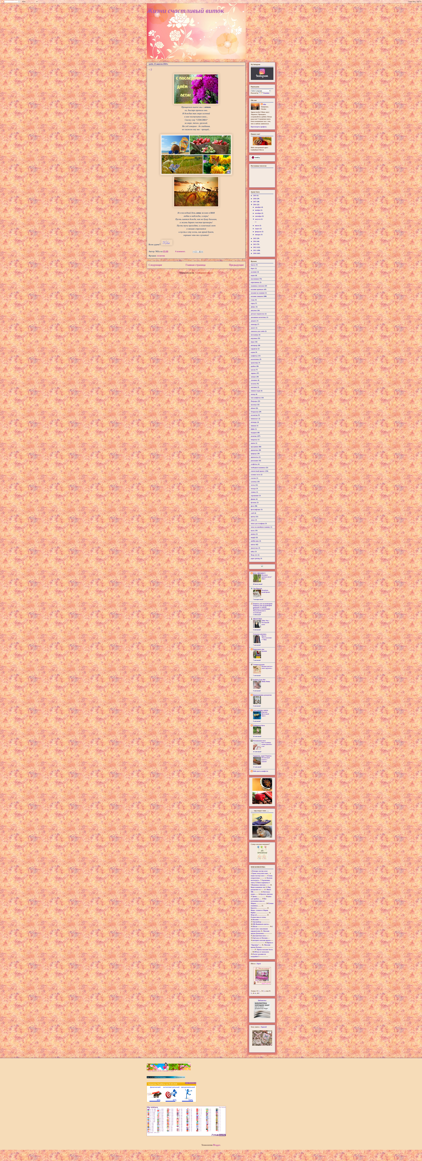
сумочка (254, 481)
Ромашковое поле (259, 740)
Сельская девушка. (260, 634)
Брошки (264, 651)
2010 (255, 253)
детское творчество (257, 314)
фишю (253, 499)
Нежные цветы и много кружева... (267, 667)
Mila (264, 104)
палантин (254, 415)
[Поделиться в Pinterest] (202, 252)
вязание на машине (258, 293)
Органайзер (257, 922)
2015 (255, 238)
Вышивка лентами (258, 885)
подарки (254, 432)
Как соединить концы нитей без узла (267, 744)
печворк (254, 422)
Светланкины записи (260, 710)
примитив (254, 450)
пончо (253, 443)
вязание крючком (257, 289)
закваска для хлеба (257, 331)
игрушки (254, 338)
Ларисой (263, 1027)
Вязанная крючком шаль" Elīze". (267, 577)
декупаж (254, 310)
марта (257, 228)
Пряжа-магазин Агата (265, 949)
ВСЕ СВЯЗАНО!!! (259, 573)
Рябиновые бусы (259, 725)
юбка (252, 551)
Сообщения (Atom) (204, 272)
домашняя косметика (258, 317)
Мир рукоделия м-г (261, 888)
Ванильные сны (258, 649)
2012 (255, 247)
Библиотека (262, 1000)
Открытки (254, 412)
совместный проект (258, 471)
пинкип (253, 425)
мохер (253, 394)
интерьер (254, 345)
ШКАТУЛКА (257, 619)
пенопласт (254, 418)
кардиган (254, 349)
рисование (254, 460)
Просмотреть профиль (259, 127)
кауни (253, 352)
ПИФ (253, 429)
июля (257, 225)
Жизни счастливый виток (185, 10)
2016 (255, 204)
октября (258, 213)
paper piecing (255, 558)
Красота (253, 908)
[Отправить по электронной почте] (194, 252)
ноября (258, 210)
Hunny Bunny (266, 681)
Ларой (258, 963)
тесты (253, 485)
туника (253, 492)
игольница (254, 335)
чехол (253, 520)
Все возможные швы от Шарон (258, 901)
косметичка (255, 359)
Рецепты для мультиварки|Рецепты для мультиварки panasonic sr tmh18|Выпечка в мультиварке (262, 606)
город (253, 303)
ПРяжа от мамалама (261, 952)
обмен (253, 408)
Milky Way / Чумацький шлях (265, 622)
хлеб (252, 513)
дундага (253, 321)
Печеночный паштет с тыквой (266, 760)
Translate (266, 93)
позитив (161, 255)
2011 (255, 250)
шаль (253, 530)
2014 (255, 241)
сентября (258, 216)
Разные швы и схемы (258, 917)
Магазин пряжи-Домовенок (260, 932)
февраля (258, 231)
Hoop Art (254, 555)
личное (253, 377)
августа (258, 219)
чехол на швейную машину (260, 527)
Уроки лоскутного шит (260, 873)
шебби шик (255, 541)
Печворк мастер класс (260, 871)
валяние (254, 272)
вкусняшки (255, 279)
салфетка (254, 464)
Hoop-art (254, 915)
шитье (253, 544)
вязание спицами (257, 296)
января (258, 234)
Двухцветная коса (259, 935)
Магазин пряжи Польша (260, 946)
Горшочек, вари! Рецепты (262, 756)
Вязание (255, 919)
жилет (253, 328)
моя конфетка (256, 397)
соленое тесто (255, 474)
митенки (254, 387)
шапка (253, 534)
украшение (254, 495)
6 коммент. (180, 251)
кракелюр (254, 363)
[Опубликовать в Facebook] (200, 252)
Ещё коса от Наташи (260, 938)
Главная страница (196, 265)
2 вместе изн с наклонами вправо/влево (262, 928)
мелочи (253, 383)
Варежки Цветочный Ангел (265, 714)
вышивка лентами (257, 286)
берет (253, 268)
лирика (253, 373)
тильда (253, 488)
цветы (253, 516)
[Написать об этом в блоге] (196, 252)
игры (252, 342)
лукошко (254, 380)
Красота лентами (266, 894)
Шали (255, 926)
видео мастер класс (257, 875)
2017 (255, 201)
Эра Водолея (257, 588)
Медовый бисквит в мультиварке (259, 612)
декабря (258, 207)
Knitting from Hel (259, 679)
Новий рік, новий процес (266, 591)
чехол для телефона (258, 523)
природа (254, 453)
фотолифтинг (255, 509)
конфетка (254, 356)
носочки (253, 404)
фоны (255, 896)
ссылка (253, 478)
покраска (254, 439)
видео (253, 275)
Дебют (253, 307)
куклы (253, 370)
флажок (253, 502)
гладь (253, 300)
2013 (255, 244)
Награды (254, 401)
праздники (254, 446)
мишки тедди (255, 391)
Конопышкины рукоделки (262, 695)
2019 (255, 195)
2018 (255, 198)
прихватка (254, 457)
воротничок (255, 282)
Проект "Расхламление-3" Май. (267, 638)
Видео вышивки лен (258, 887)
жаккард (254, 324)
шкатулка (254, 548)
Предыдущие (236, 265)
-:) (150, 69)
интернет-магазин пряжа (261, 940)
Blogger (216, 1144)
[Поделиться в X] (198, 252)
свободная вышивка (258, 467)
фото (252, 506)
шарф (253, 537)
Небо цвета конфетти (260, 771)
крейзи (253, 366)
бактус (253, 265)
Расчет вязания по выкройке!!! (258, 955)
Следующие (155, 265)
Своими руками (258, 664)
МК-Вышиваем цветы (260, 924)
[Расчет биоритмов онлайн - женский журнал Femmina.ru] (171, 1101)
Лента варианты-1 (263, 882)
